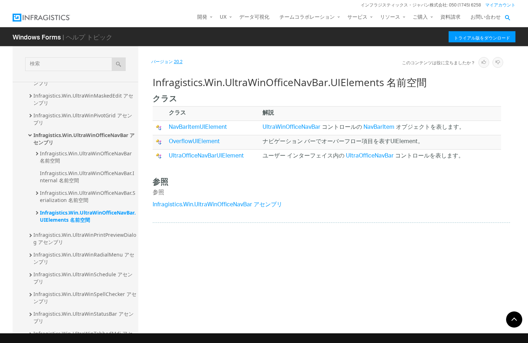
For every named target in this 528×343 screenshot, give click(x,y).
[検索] (119, 64)
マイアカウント (500, 5)
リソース (390, 17)
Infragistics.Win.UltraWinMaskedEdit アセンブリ (83, 99)
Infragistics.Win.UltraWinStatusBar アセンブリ (83, 317)
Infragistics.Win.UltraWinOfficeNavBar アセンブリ (84, 139)
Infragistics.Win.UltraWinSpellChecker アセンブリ (84, 298)
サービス (357, 17)
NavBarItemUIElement (198, 127)
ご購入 (420, 17)
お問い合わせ (486, 17)
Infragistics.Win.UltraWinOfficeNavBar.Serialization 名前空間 (87, 196)
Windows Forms (37, 37)
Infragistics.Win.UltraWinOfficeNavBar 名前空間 (86, 157)
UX (223, 17)
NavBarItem (378, 127)
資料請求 (450, 17)
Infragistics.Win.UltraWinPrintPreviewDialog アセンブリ (84, 238)
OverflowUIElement (194, 142)
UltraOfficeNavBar (370, 156)
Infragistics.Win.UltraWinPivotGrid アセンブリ (82, 119)
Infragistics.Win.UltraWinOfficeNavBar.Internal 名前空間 (87, 177)
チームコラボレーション (307, 17)
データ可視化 (254, 17)
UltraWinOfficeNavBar (291, 127)
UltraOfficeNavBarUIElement (206, 156)
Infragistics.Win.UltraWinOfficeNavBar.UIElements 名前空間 (88, 216)
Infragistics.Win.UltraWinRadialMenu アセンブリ (83, 258)
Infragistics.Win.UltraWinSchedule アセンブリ (83, 278)
